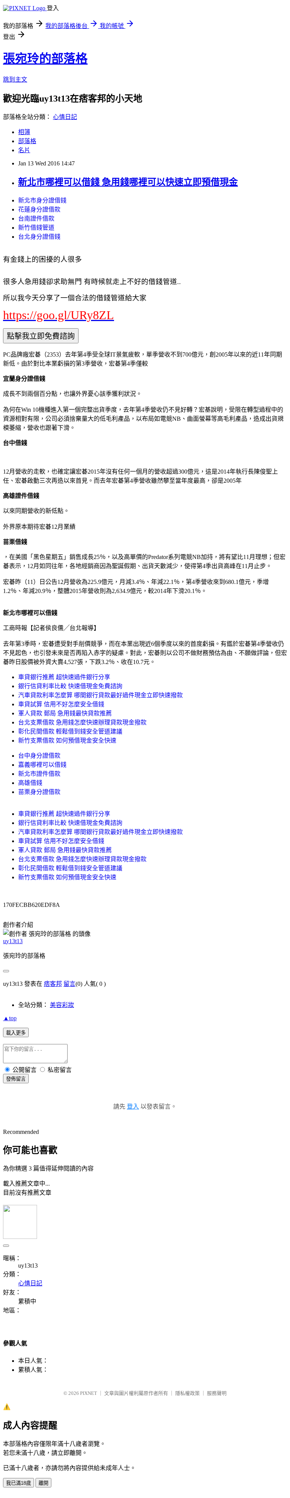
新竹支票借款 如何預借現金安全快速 (67, 740)
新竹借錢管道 (36, 227)
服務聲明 (217, 1393)
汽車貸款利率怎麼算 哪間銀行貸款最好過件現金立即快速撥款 (100, 695)
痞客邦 (53, 984)
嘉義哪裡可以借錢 (42, 764)
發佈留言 (16, 1079)
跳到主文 (15, 79)
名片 (24, 150)
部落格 (27, 141)
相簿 (24, 132)
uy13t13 (13, 941)
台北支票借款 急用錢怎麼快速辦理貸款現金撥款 (82, 722)
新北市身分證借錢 (42, 200)
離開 (43, 1483)
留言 (69, 984)
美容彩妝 (62, 1005)
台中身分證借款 (39, 755)
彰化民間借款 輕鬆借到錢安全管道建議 (70, 731)
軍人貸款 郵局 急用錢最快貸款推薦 (65, 713)
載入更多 (16, 1033)
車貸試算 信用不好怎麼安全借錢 (61, 704)
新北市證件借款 (39, 774)
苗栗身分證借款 (39, 792)
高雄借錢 (30, 783)
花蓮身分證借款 (39, 209)
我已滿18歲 (18, 1483)
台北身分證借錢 (39, 236)
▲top (10, 1018)
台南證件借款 (36, 218)
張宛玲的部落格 (45, 58)
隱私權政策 (187, 1393)
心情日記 (65, 117)
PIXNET (88, 1393)
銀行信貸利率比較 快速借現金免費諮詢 (70, 686)
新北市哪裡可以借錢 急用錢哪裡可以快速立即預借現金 (128, 182)
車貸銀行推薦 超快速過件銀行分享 (64, 677)
